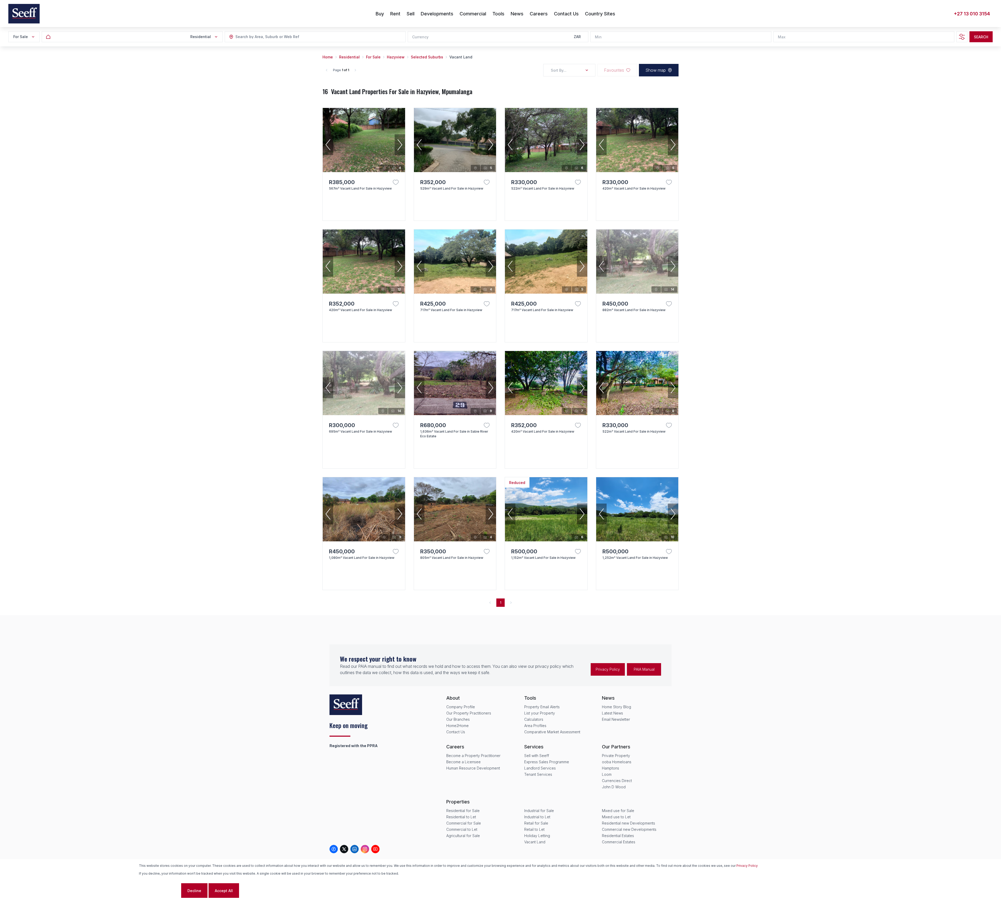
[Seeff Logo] (24, 13)
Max (781, 37)
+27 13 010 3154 (972, 13)
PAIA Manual (644, 669)
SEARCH (981, 37)
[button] (328, 144)
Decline (194, 890)
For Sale (373, 57)
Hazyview (396, 57)
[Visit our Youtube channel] (375, 849)
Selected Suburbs (427, 57)
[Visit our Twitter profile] (344, 849)
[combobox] (263, 37)
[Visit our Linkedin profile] (354, 849)
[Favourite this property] (396, 182)
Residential (349, 57)
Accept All (224, 890)
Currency (420, 37)
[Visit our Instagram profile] (365, 849)
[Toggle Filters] (961, 36)
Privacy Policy (608, 669)
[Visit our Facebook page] (333, 849)
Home (327, 57)
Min (598, 37)
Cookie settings (159, 890)
